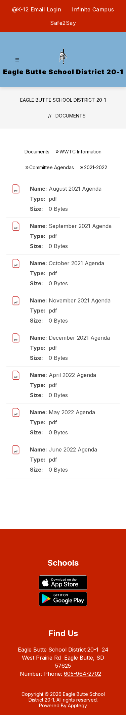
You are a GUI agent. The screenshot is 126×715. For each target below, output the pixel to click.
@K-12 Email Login (36, 9)
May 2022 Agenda (72, 412)
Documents (70, 115)
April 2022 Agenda (72, 375)
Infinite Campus (93, 9)
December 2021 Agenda (79, 337)
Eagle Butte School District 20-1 (63, 100)
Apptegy (77, 705)
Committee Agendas (51, 167)
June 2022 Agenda (73, 449)
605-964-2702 (82, 673)
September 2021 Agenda (80, 226)
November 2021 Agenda (80, 300)
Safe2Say (63, 22)
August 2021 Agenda (75, 188)
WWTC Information (80, 151)
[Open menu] (17, 60)
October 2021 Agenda (76, 263)
